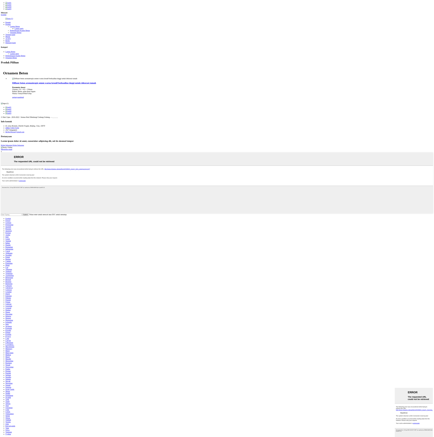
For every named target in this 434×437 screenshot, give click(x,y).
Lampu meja (18, 28)
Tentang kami (10, 35)
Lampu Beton (15, 26)
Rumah (8, 22)
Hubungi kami (10, 43)
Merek (7, 37)
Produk (8, 24)
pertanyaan (16, 97)
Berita (7, 41)
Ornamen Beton (15, 33)
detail (22, 97)
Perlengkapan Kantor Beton (20, 31)
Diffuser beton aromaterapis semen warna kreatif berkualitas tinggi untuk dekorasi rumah (54, 83)
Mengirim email (6, 149)
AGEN (8, 39)
